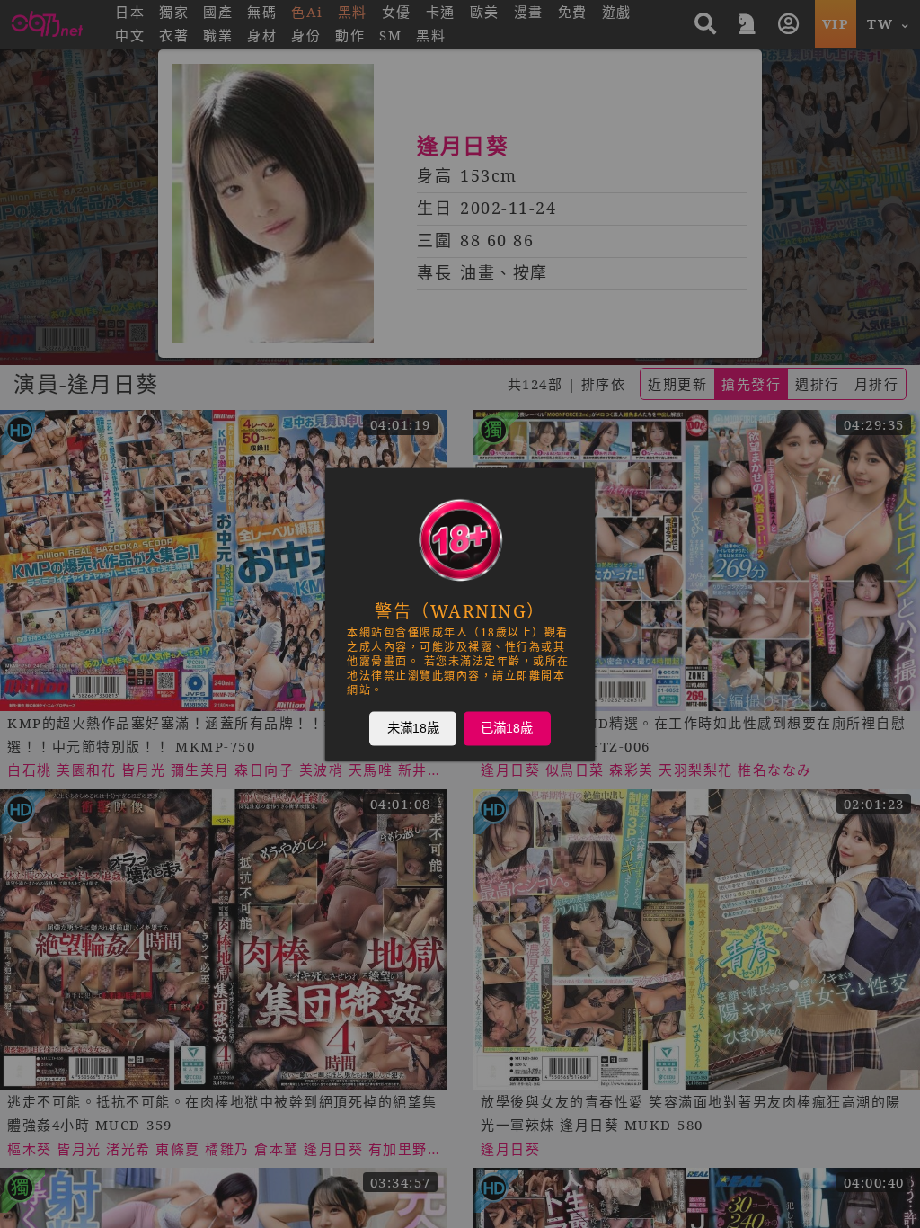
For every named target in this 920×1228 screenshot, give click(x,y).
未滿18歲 (413, 728)
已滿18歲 (507, 728)
